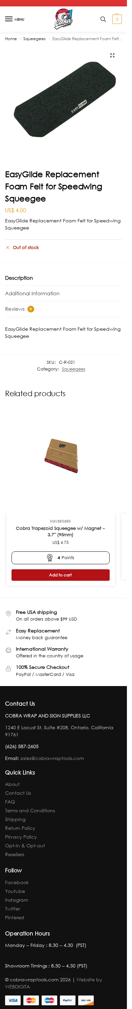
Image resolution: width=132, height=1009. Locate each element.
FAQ (10, 801)
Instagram (16, 900)
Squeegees (34, 39)
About (12, 784)
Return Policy (20, 828)
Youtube (15, 891)
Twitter (12, 908)
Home (11, 39)
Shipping (15, 819)
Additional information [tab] (32, 293)
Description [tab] (19, 277)
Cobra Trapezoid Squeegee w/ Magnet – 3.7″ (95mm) (60, 531)
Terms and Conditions (30, 810)
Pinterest (14, 917)
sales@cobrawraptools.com (52, 758)
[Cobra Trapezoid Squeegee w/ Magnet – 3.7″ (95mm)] (60, 460)
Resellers (14, 854)
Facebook (17, 882)
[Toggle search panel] (103, 19)
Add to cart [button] (60, 575)
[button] (116, 19)
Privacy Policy (21, 837)
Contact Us (18, 793)
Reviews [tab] (18, 308)
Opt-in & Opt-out (25, 845)
